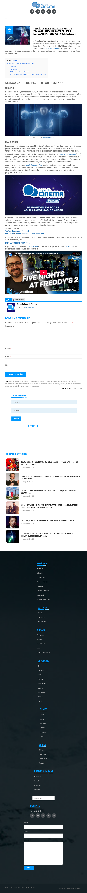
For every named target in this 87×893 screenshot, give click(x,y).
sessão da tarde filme (12, 384)
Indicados (37, 781)
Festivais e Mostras (43, 591)
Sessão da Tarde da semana (48, 381)
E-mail (8, 357)
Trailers (39, 648)
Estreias (42, 728)
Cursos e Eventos (42, 582)
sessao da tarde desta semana (67, 381)
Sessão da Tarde (18, 381)
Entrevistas (41, 617)
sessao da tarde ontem (32, 386)
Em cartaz (43, 723)
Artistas (40, 613)
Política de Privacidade (74, 889)
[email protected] (29, 307)
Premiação (37, 785)
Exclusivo (40, 586)
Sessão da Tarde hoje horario (56, 384)
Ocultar (15, 60)
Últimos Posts (19, 299)
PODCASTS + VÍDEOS (43, 653)
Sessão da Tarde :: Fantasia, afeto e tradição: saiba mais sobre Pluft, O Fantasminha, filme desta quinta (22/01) (54, 31)
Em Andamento (43, 759)
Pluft (10, 381)
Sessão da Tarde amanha (31, 381)
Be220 (34, 888)
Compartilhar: (66, 388)
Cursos (40, 675)
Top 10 (40, 701)
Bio (9, 299)
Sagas (42, 737)
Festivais (40, 679)
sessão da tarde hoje (40, 384)
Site (6, 365)
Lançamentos (41, 595)
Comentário (10, 326)
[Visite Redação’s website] (11, 307)
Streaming (43, 732)
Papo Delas (41, 692)
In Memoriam (42, 684)
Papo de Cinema (15, 888)
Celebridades (41, 578)
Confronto (41, 670)
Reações (37, 790)
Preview (40, 697)
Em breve (42, 719)
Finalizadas (42, 754)
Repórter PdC (41, 644)
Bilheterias (40, 573)
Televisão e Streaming (43, 599)
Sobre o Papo (62, 889)
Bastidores (40, 569)
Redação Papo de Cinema (27, 304)
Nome (8, 348)
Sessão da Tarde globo (26, 384)
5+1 (39, 666)
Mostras (40, 688)
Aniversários (42, 622)
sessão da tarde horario (17, 386)
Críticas (42, 715)
